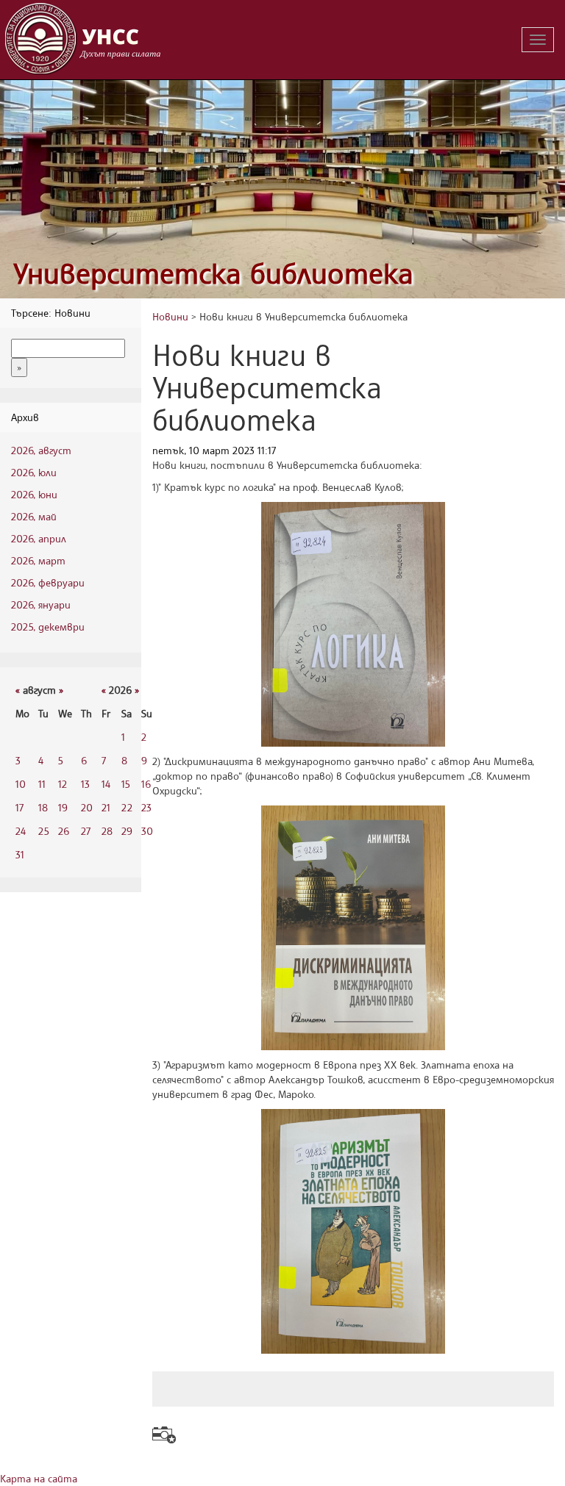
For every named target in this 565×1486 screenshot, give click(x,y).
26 (63, 831)
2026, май (34, 516)
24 (20, 831)
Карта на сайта (38, 1478)
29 (126, 831)
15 (125, 784)
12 (62, 784)
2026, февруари (48, 582)
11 (42, 784)
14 (106, 784)
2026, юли (34, 472)
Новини (170, 316)
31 (19, 854)
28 (107, 831)
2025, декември (48, 626)
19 (63, 807)
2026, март (38, 560)
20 (87, 807)
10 (20, 784)
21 (106, 807)
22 (126, 807)
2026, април (38, 538)
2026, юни (34, 494)
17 (19, 807)
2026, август (41, 450)
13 (85, 784)
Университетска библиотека (213, 273)
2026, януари (41, 604)
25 (43, 831)
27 (85, 831)
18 (43, 807)
